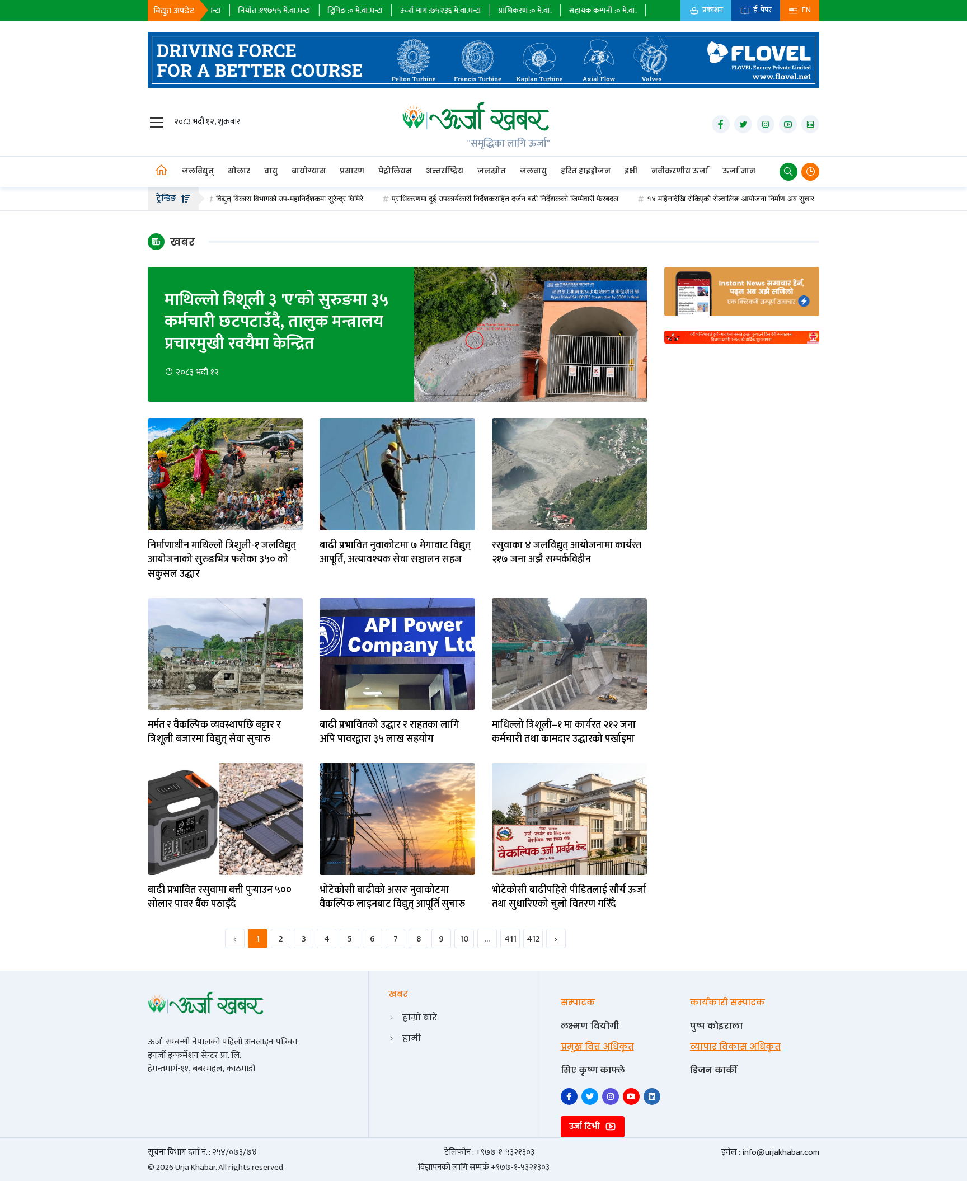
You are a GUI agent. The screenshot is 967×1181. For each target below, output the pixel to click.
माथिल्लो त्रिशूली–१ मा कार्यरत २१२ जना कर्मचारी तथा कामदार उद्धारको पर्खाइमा (564, 732)
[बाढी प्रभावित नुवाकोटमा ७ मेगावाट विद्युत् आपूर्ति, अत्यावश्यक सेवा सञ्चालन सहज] (397, 474)
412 (533, 939)
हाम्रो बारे (419, 1017)
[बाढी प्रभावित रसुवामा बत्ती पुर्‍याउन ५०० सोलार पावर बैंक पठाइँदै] (225, 818)
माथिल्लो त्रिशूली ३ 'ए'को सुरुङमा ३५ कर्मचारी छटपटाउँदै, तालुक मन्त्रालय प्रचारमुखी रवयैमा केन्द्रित (277, 322)
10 (464, 939)
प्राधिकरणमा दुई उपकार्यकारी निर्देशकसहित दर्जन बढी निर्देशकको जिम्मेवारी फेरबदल (457, 198)
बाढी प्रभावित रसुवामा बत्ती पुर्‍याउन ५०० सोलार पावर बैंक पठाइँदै (220, 897)
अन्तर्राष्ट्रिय (444, 171)
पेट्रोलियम (395, 171)
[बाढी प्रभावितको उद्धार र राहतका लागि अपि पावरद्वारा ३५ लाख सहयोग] (397, 653)
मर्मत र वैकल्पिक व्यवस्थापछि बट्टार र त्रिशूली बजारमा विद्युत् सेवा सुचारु (214, 732)
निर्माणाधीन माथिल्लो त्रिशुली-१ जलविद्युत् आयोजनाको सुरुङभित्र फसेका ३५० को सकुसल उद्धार (222, 560)
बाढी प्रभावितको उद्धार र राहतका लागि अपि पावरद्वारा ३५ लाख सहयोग (389, 732)
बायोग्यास (309, 171)
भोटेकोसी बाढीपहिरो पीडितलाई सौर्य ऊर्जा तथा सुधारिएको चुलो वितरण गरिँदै (569, 897)
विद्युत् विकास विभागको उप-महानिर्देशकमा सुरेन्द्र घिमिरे (242, 198)
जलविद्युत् (198, 171)
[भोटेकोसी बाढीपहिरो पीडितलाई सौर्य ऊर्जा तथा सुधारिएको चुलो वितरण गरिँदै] (569, 818)
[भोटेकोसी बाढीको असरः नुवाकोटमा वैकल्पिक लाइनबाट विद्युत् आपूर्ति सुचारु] (397, 818)
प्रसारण (352, 171)
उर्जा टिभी (585, 1126)
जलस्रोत (491, 171)
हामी (411, 1038)
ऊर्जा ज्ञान (738, 171)
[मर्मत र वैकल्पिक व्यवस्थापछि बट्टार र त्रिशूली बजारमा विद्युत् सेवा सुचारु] (225, 653)
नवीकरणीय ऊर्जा (679, 171)
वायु (271, 171)
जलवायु (533, 171)
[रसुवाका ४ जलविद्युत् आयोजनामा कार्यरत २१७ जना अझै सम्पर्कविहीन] (569, 474)
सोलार (239, 171)
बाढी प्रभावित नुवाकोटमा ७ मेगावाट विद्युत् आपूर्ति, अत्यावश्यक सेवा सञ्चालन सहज (395, 553)
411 (510, 939)
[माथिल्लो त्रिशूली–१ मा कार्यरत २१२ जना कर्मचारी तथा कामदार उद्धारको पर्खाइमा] (569, 653)
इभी (631, 171)
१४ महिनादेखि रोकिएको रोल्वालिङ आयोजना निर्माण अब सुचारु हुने (689, 198)
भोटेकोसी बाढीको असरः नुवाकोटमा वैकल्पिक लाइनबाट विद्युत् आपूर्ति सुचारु (392, 897)
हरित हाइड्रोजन (586, 171)
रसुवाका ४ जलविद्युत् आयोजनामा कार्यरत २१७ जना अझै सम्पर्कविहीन (566, 553)
